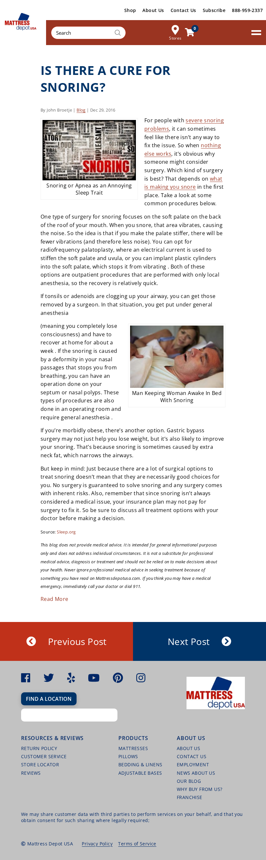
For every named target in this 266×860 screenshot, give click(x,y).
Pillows (128, 756)
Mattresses (133, 748)
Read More (54, 599)
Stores (175, 37)
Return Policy (39, 748)
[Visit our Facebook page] (25, 678)
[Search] (118, 32)
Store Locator (40, 764)
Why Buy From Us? (199, 789)
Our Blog (189, 781)
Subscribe (214, 10)
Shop (130, 10)
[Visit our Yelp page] (71, 678)
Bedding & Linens (140, 764)
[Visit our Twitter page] (48, 678)
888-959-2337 (247, 10)
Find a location (49, 698)
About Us (153, 10)
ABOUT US (188, 748)
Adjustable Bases (140, 773)
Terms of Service (137, 844)
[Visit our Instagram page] (140, 678)
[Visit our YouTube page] (94, 678)
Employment (193, 764)
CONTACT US (191, 756)
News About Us (196, 773)
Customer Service (43, 756)
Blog (81, 110)
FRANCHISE (189, 797)
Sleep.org (66, 532)
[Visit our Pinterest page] (118, 678)
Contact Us (183, 10)
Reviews (31, 773)
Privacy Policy (97, 844)
